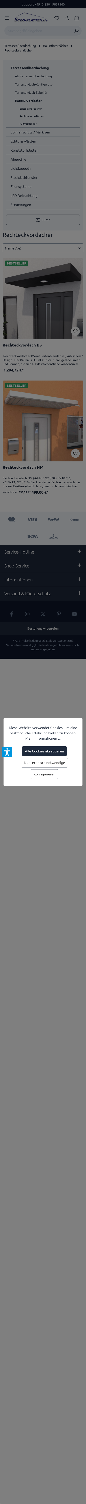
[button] (7, 752)
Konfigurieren (44, 774)
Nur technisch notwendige (44, 763)
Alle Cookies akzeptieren (44, 751)
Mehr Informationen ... (43, 738)
